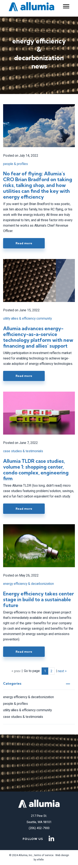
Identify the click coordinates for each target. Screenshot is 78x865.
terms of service (43, 855)
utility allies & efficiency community (27, 710)
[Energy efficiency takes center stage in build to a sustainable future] (39, 545)
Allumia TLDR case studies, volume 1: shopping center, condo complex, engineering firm (36, 469)
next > (62, 671)
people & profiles (15, 704)
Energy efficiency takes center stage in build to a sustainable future (38, 599)
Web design (62, 855)
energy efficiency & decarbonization (28, 697)
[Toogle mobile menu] (66, 6)
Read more (24, 243)
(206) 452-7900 (39, 828)
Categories (12, 683)
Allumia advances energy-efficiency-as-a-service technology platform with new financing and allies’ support (38, 337)
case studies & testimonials (23, 717)
